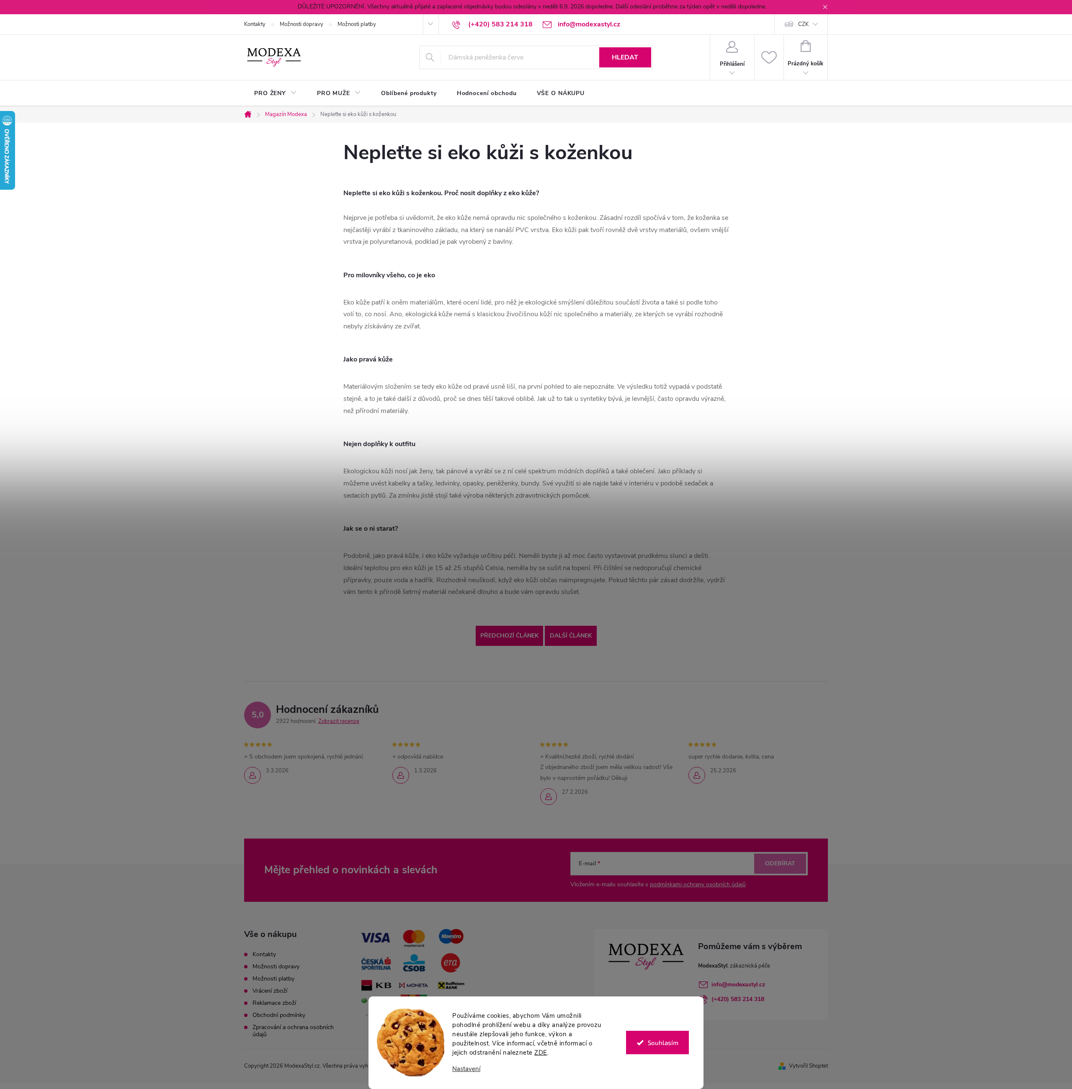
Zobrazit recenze (338, 721)
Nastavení (466, 1069)
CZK (803, 24)
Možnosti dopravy (301, 24)
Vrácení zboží (270, 991)
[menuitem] (275, 93)
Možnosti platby (357, 24)
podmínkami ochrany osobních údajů (698, 884)
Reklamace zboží (274, 1003)
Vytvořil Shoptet (808, 1066)
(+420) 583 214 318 (737, 999)
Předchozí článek (509, 636)
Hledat (625, 57)
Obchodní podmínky (279, 1015)
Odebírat (780, 863)
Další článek (571, 636)
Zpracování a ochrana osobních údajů (293, 1030)
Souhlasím (663, 1042)
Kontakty (254, 24)
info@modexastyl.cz (738, 984)
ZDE (540, 1052)
